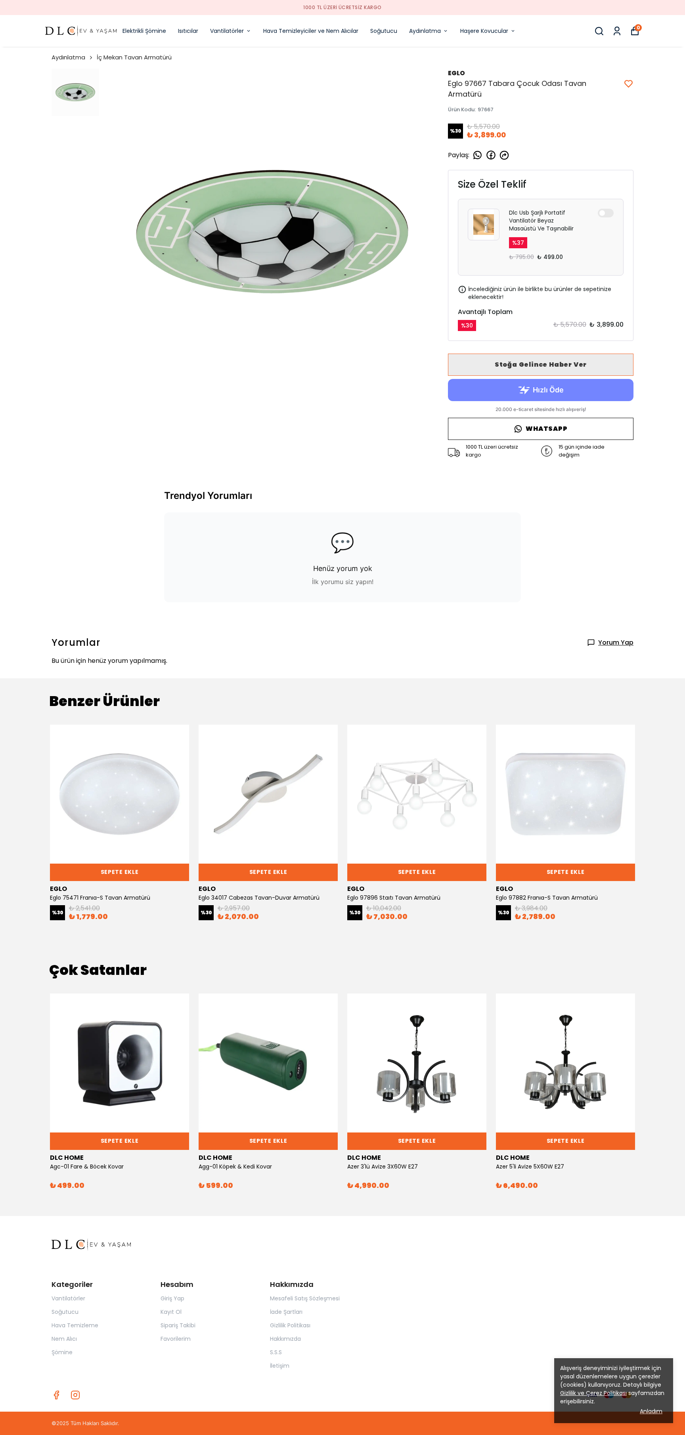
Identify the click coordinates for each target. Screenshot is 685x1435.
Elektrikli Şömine (144, 31)
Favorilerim (176, 1339)
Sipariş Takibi (178, 1325)
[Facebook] (56, 1395)
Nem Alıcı (64, 1339)
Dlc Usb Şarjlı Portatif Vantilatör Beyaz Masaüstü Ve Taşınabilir (541, 220)
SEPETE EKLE (120, 872)
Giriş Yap (172, 1298)
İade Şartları (286, 1312)
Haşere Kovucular (484, 31)
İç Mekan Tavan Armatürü (134, 57)
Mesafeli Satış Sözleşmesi (305, 1298)
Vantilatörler (227, 31)
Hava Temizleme (75, 1325)
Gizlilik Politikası (290, 1325)
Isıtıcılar (188, 31)
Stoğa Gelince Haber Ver (541, 364)
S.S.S (276, 1352)
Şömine (62, 1352)
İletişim (279, 1366)
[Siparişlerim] (617, 31)
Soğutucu (383, 31)
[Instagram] (75, 1395)
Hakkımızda (285, 1339)
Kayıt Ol (171, 1312)
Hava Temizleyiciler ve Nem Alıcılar (310, 31)
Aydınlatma (425, 31)
